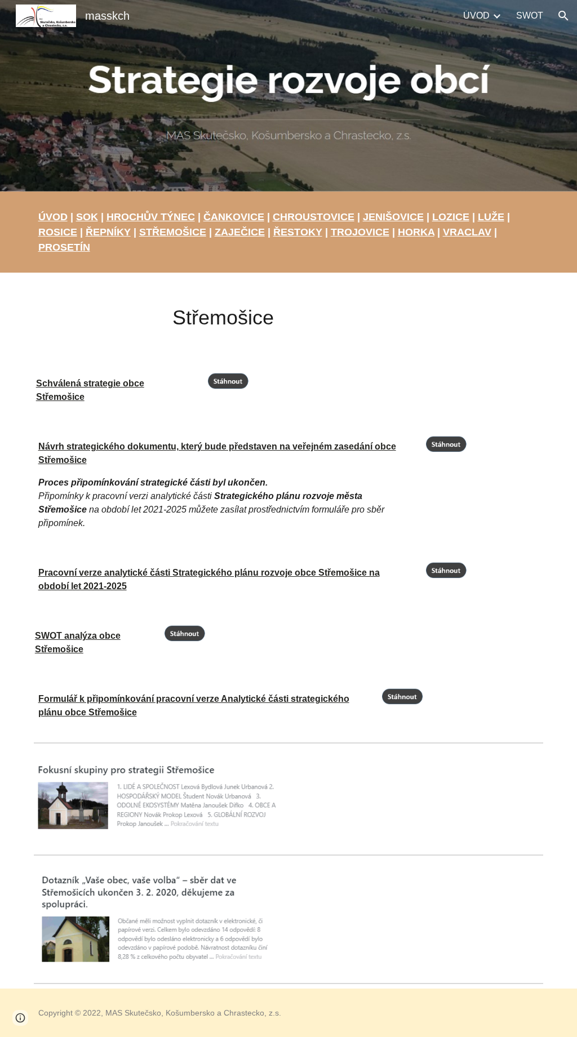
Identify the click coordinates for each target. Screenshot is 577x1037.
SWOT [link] (529, 15)
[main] (289, 232)
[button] (563, 15)
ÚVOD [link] (476, 15)
